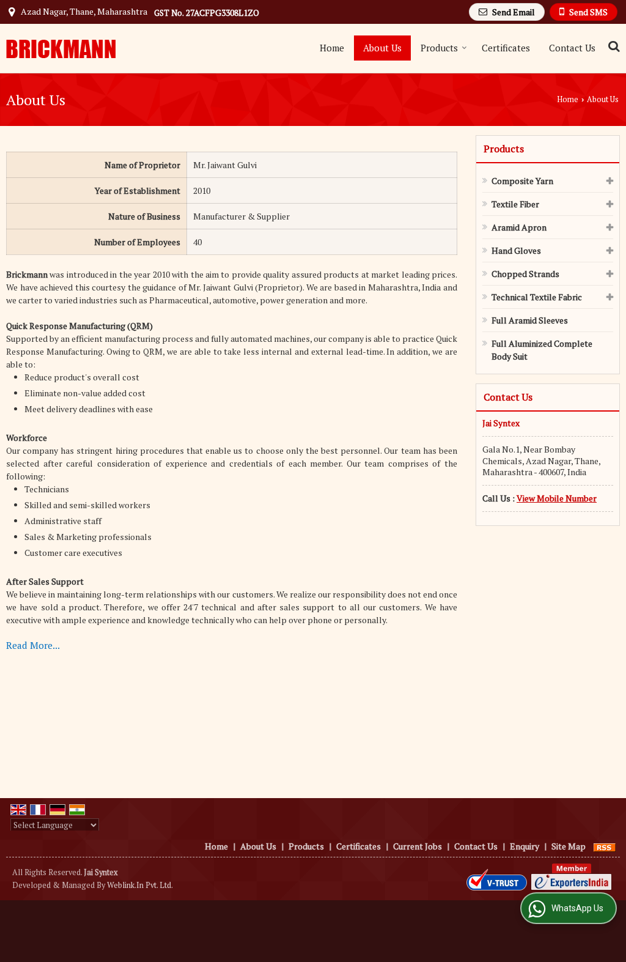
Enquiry (524, 846)
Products (439, 48)
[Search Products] (612, 46)
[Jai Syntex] (61, 48)
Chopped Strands (525, 273)
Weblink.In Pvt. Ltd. (140, 885)
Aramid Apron (519, 227)
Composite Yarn (522, 181)
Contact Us (572, 48)
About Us (382, 48)
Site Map (568, 846)
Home (332, 48)
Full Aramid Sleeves (530, 320)
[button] (557, 498)
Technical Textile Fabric (537, 297)
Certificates (506, 48)
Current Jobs (417, 846)
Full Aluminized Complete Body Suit (542, 350)
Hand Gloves (516, 250)
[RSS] (605, 846)
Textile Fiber (515, 204)
